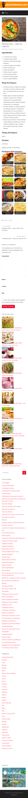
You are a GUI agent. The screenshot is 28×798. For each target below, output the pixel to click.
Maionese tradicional (8, 546)
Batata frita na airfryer (8, 549)
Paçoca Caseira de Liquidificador (11, 639)
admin (21, 49)
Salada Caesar (6, 557)
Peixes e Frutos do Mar (8, 713)
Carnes (4, 676)
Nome (4, 279)
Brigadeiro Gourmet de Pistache (11, 623)
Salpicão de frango (7, 543)
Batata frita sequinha (8, 562)
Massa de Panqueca (8, 596)
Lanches (4, 687)
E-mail (4, 286)
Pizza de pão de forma (8, 533)
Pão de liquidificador (8, 567)
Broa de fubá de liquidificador (10, 580)
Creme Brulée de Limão (9, 642)
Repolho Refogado (7, 554)
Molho (4, 697)
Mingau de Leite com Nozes (10, 602)
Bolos (3, 670)
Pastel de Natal (6, 637)
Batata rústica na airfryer (9, 559)
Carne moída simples (8, 485)
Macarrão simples (7, 504)
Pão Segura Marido (7, 586)
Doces (4, 681)
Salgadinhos (5, 727)
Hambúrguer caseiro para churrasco (12, 496)
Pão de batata (6, 570)
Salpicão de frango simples (10, 541)
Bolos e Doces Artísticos (9, 673)
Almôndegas (5, 483)
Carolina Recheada (7, 626)
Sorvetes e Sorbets (7, 740)
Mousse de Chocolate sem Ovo (11, 629)
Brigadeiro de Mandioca (9, 621)
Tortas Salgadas (6, 746)
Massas (4, 695)
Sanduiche (5, 732)
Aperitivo (4, 660)
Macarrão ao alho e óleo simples (11, 506)
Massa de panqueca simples (10, 599)
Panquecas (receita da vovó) (10, 594)
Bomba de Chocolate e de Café (11, 615)
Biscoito (4, 668)
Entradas (4, 684)
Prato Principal (6, 719)
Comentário (6, 256)
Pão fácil (4, 520)
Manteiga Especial (7, 634)
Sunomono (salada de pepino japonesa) (13, 538)
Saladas (4, 724)
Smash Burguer (6, 493)
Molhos (4, 700)
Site (3, 293)
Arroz (3, 662)
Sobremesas (5, 735)
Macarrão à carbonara (8, 509)
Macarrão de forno (7, 512)
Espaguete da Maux (7, 607)
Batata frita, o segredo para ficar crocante (14, 578)
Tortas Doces (5, 743)
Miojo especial (6, 535)
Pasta (3, 708)
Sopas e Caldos (8, 220)
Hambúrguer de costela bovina (11, 491)
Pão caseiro (5, 591)
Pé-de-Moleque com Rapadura (11, 618)
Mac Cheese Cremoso (8, 517)
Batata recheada (6, 565)
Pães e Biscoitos (6, 703)
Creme (4, 678)
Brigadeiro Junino (7, 605)
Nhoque (4, 583)
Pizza (3, 716)
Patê (3, 711)
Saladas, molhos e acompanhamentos (13, 522)
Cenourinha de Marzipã (8, 610)
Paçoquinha (5, 631)
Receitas (4, 721)
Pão (3, 705)
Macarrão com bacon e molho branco (13, 514)
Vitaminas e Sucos (7, 748)
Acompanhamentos (7, 657)
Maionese (4, 692)
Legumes (4, 689)
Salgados (4, 729)
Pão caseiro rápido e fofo (9, 588)
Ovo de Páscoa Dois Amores (10, 647)
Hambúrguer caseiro (8, 488)
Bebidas (4, 665)
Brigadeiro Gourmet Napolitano (11, 645)
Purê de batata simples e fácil (10, 551)
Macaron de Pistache (8, 613)
